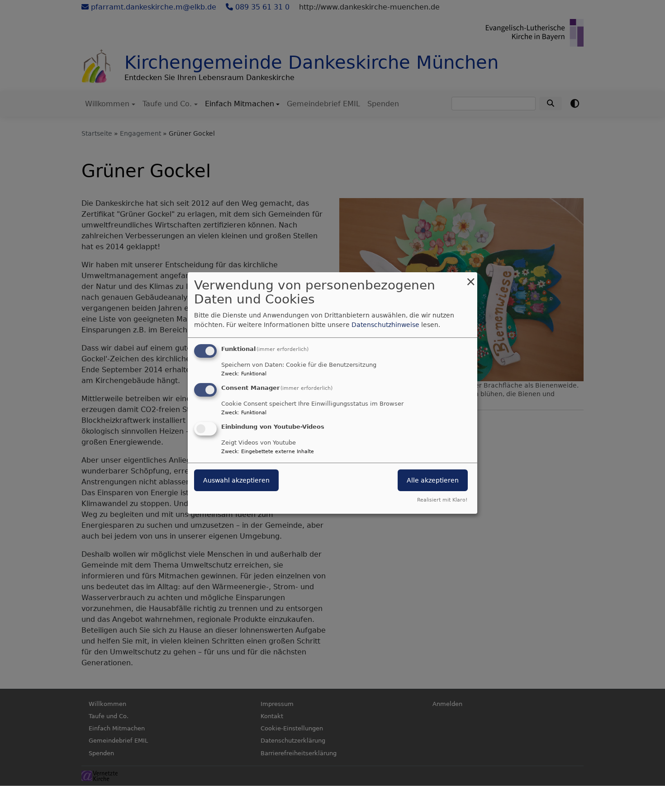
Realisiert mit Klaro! (442, 500)
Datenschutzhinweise (385, 324)
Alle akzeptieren (433, 480)
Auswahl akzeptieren (236, 480)
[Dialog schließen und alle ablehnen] (470, 278)
